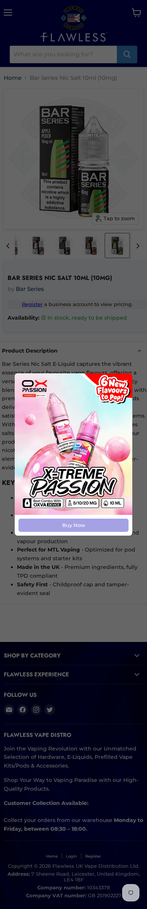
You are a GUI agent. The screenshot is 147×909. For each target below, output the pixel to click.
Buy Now (73, 525)
